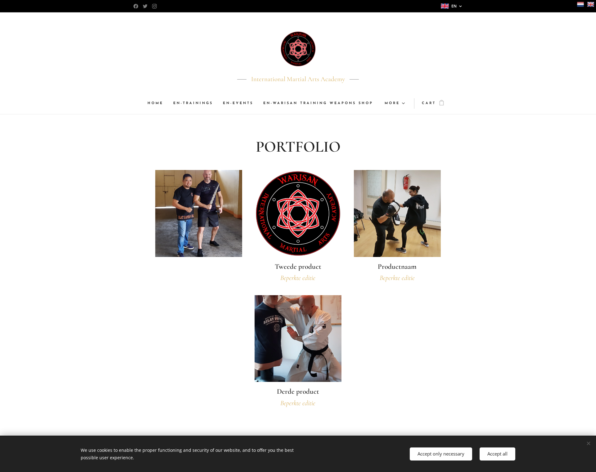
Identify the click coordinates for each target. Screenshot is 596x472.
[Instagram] (154, 6)
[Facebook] (136, 6)
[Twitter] (145, 6)
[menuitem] (157, 103)
